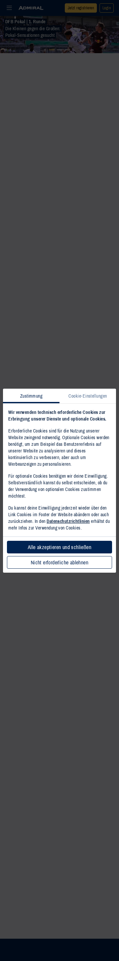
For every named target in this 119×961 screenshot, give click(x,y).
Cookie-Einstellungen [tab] (87, 396)
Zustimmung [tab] (31, 396)
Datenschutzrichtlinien (68, 521)
